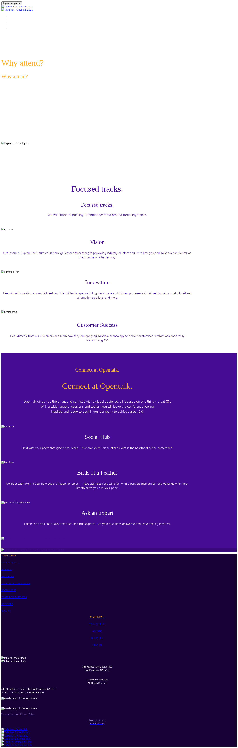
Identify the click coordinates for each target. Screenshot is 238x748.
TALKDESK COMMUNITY (15, 583)
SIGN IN (5, 611)
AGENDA (6, 569)
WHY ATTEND (9, 562)
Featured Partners (19, 25)
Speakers (13, 19)
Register (13, 28)
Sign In (12, 31)
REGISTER (7, 604)
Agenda (12, 16)
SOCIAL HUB (8, 590)
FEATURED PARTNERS (14, 597)
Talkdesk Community (20, 22)
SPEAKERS (7, 576)
